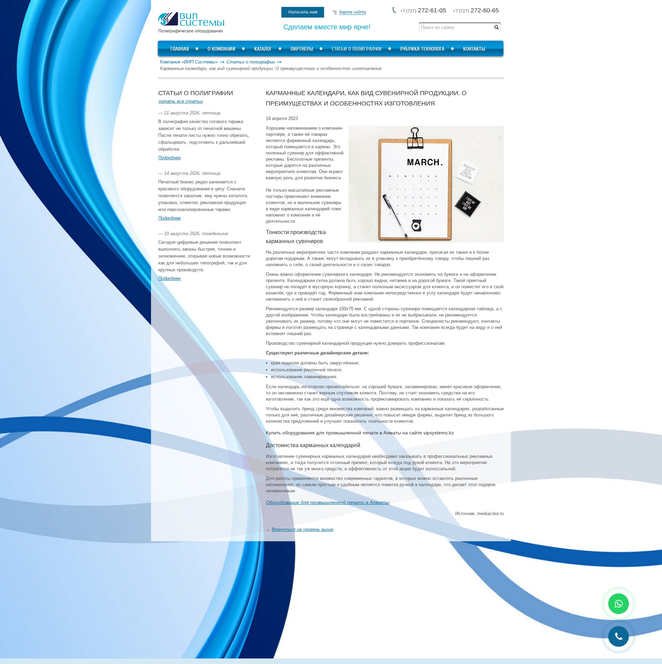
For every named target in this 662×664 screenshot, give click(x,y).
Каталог (263, 49)
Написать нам (302, 12)
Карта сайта (352, 12)
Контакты (474, 49)
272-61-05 (423, 10)
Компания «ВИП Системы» (189, 61)
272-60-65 (476, 10)
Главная (179, 49)
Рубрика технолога (422, 49)
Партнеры (302, 49)
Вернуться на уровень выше (302, 529)
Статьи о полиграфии (357, 49)
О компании (221, 49)
